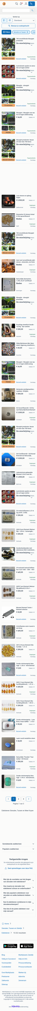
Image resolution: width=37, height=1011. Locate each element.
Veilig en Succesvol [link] (9, 959)
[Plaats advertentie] (31, 3)
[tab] (4, 20)
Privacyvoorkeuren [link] (25, 967)
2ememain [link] (22, 980)
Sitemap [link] (5, 984)
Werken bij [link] (22, 973)
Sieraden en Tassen (20, 32)
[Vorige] (8, 799)
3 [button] (23, 799)
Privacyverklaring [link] (24, 963)
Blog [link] (3, 955)
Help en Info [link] (22, 959)
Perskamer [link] (5, 977)
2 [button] (18, 799)
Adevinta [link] (21, 977)
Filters (7, 32)
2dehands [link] (5, 980)
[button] (21, 3)
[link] (4, 3)
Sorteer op (16, 17)
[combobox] (16, 10)
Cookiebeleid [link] (6, 967)
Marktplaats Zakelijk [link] (25, 955)
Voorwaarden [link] (6, 963)
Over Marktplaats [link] (8, 973)
